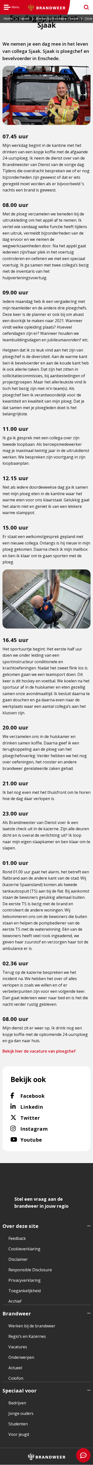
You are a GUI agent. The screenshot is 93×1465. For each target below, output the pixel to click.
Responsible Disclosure (30, 1270)
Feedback (17, 1238)
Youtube (41, 1139)
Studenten (18, 1424)
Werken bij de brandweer (31, 1326)
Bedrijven (17, 1403)
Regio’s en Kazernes (27, 1336)
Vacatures (17, 1347)
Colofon (15, 1378)
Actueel (15, 1368)
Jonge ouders (20, 1413)
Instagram (47, 1128)
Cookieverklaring (24, 1249)
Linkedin (43, 1106)
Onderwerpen (21, 1357)
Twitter (39, 1117)
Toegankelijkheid (24, 1290)
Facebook (45, 1095)
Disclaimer (18, 1259)
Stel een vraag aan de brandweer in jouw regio (41, 1202)
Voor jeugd (18, 1434)
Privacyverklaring (24, 1280)
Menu (11, 8)
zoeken (84, 7)
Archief (15, 1301)
